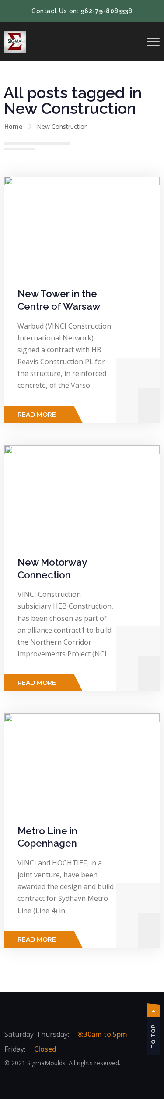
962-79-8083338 (106, 10)
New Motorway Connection (52, 569)
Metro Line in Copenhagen (47, 837)
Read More (36, 414)
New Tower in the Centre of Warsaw (58, 300)
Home (13, 126)
